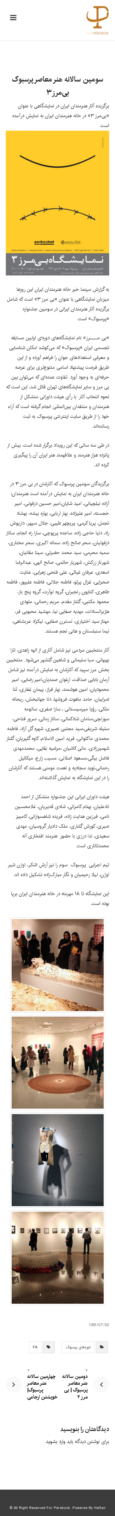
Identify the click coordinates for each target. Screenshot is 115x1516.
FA (35, 1347)
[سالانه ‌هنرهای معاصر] (97, 20)
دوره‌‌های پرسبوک (78, 1347)
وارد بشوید (55, 1441)
